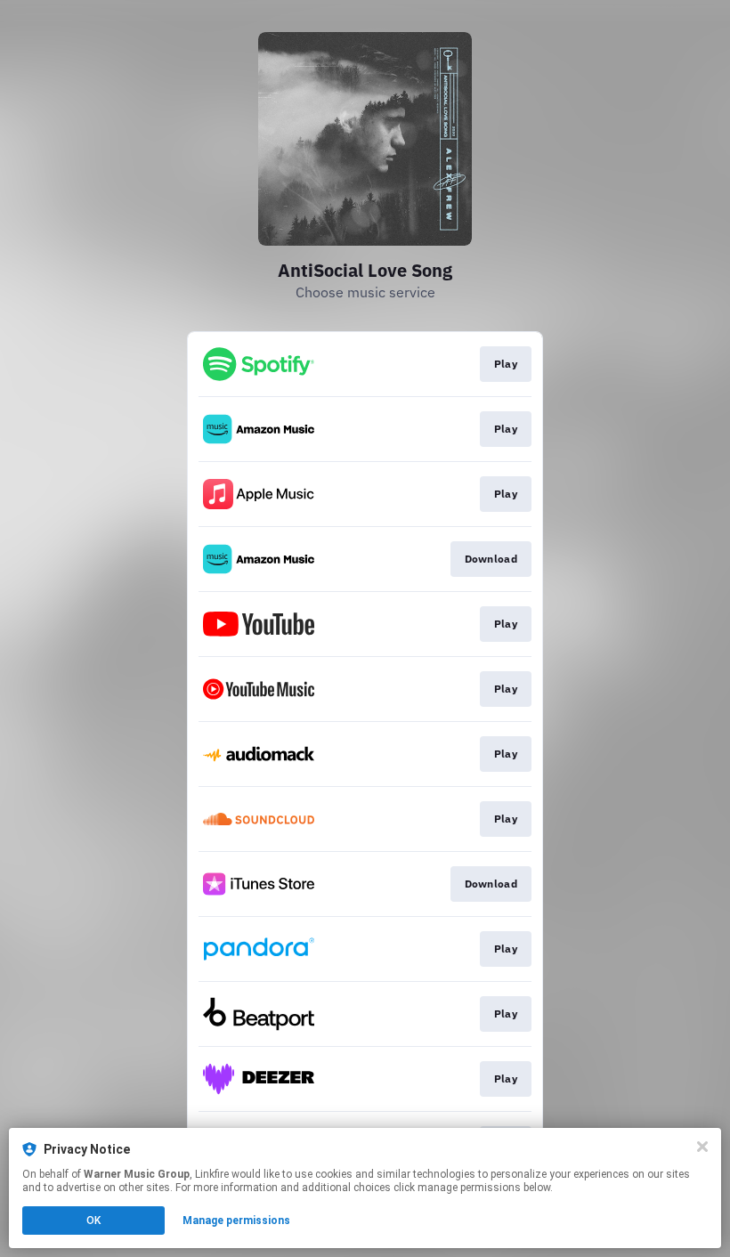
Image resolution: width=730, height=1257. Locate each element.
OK (93, 1220)
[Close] (702, 1146)
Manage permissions (236, 1220)
